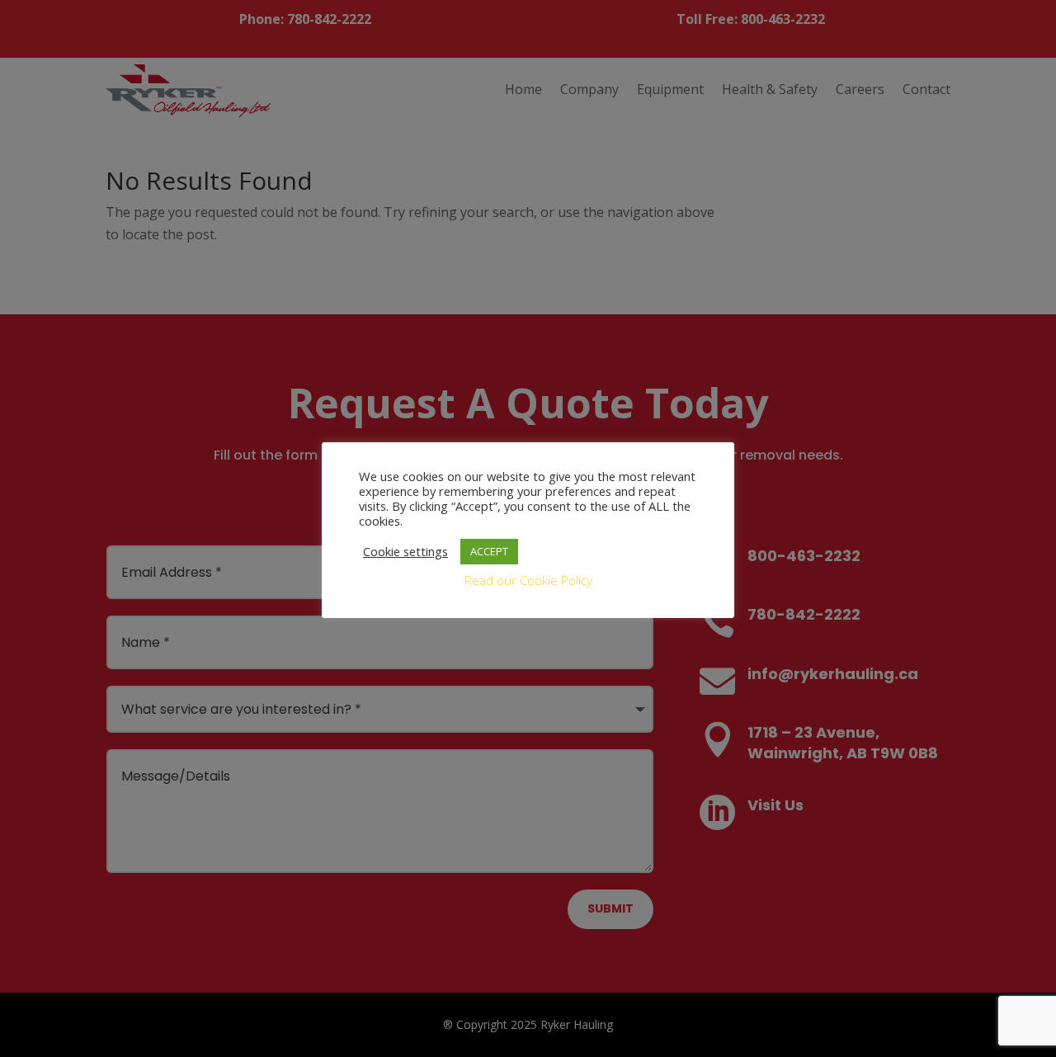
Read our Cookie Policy (528, 580)
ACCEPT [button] (489, 551)
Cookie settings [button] (405, 551)
